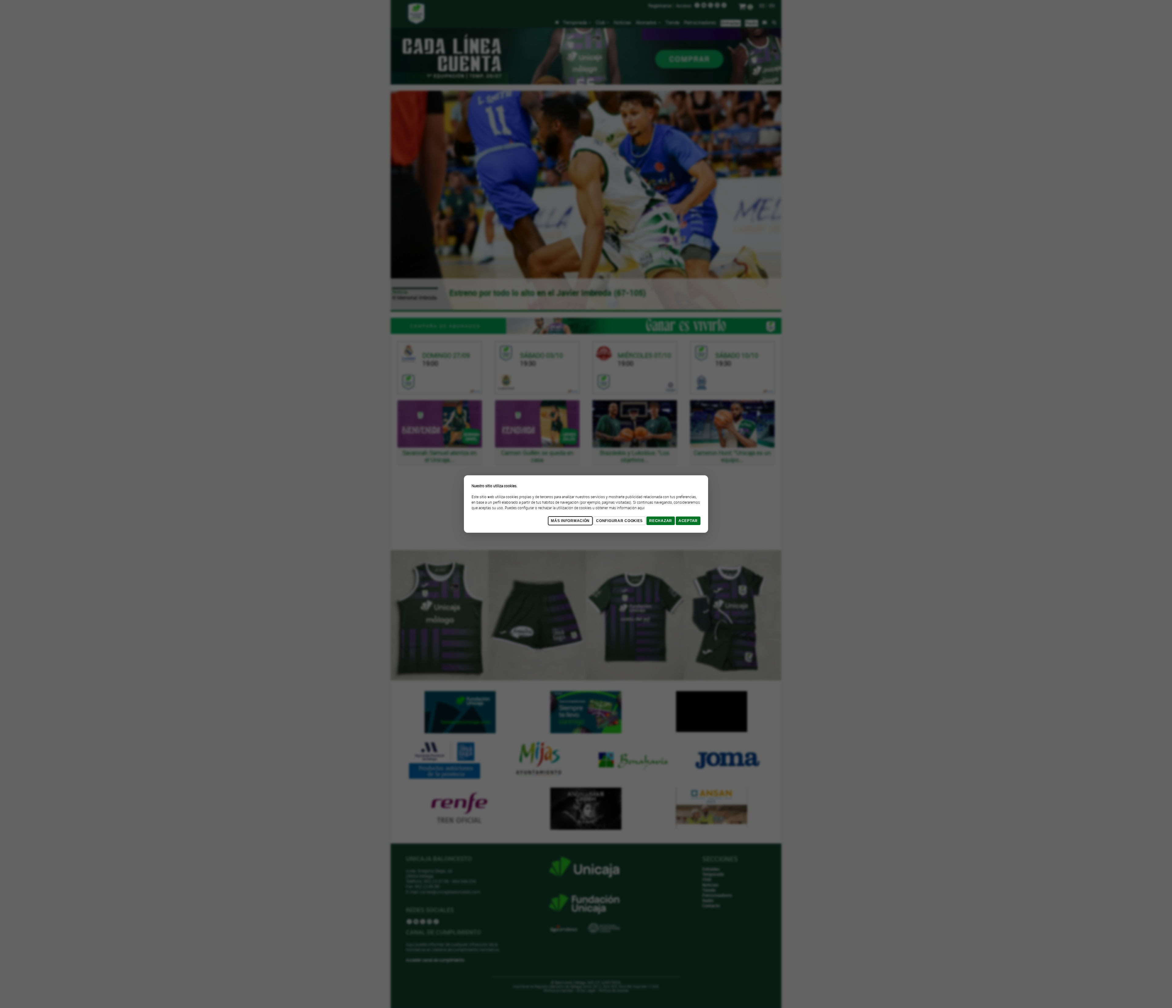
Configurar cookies (619, 521)
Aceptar (688, 521)
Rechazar (660, 521)
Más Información (570, 521)
